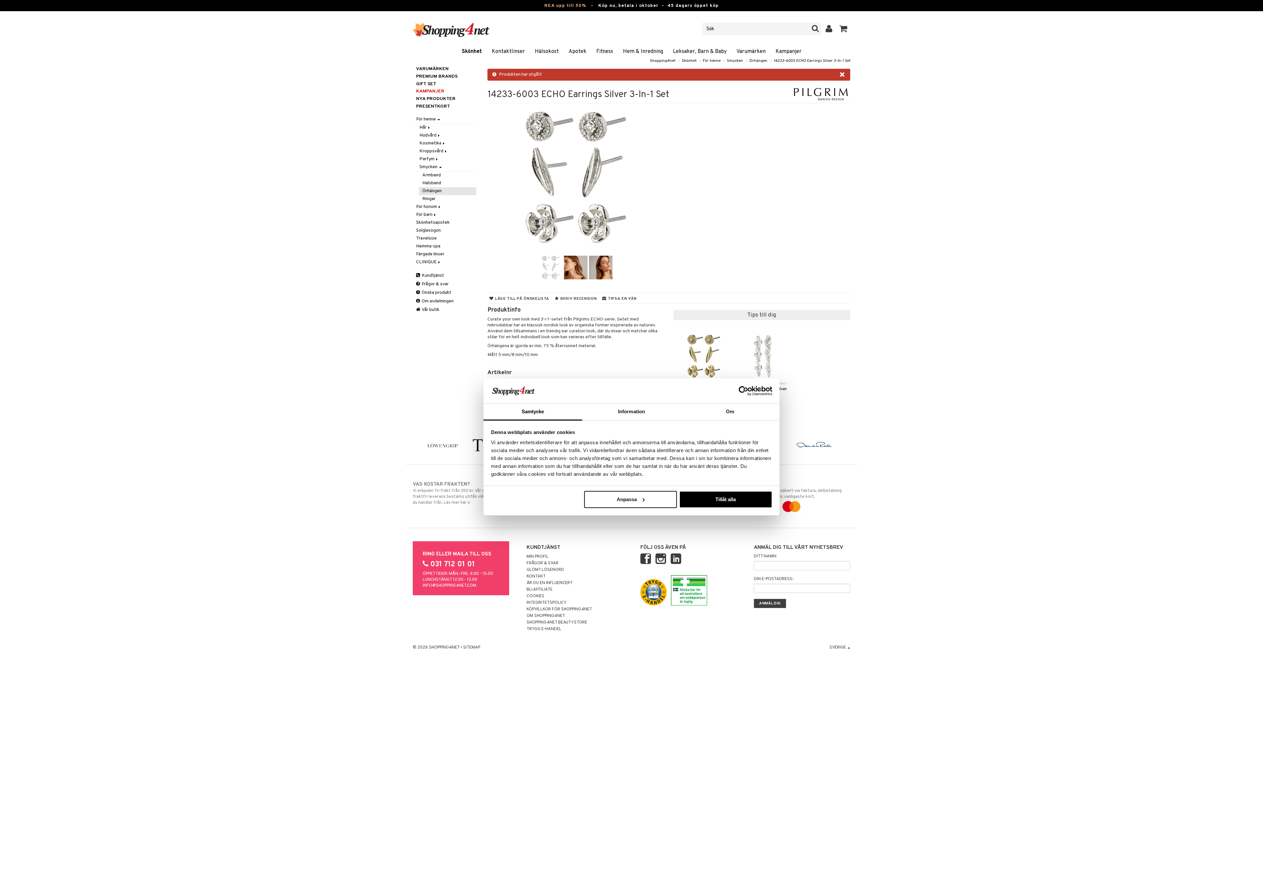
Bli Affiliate (540, 589)
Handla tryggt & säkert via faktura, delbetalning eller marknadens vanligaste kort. (795, 490)
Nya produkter (436, 99)
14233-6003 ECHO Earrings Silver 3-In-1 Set (812, 61)
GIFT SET (426, 84)
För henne (712, 61)
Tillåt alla (725, 499)
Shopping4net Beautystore (557, 622)
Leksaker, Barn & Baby (700, 51)
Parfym (427, 159)
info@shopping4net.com (449, 585)
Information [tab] (631, 411)
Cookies (535, 596)
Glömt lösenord (545, 570)
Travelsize (426, 238)
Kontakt (536, 576)
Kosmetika (430, 143)
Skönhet (472, 51)
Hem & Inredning (643, 51)
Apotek (577, 51)
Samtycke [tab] (533, 411)
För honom (427, 207)
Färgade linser (430, 254)
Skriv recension (578, 298)
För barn (424, 214)
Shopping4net (663, 61)
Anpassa (627, 499)
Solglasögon (428, 230)
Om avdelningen (437, 301)
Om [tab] (730, 411)
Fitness (604, 51)
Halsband (431, 183)
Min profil (538, 556)
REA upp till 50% (565, 6)
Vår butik (430, 310)
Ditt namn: (765, 556)
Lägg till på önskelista (521, 298)
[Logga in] (829, 29)
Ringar (428, 199)
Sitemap (471, 647)
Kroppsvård (431, 151)
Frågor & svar (435, 284)
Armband (431, 175)
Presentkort (433, 106)
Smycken (735, 61)
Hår (423, 127)
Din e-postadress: (773, 579)
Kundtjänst (432, 275)
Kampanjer (789, 51)
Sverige (838, 647)
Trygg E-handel (544, 629)
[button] (843, 29)
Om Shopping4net (546, 616)
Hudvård (428, 135)
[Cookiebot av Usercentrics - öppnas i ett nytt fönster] (743, 391)
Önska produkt (436, 292)
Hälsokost (547, 51)
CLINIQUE (427, 262)
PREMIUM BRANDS (437, 76)
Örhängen (758, 61)
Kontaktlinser (508, 51)
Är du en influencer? (550, 583)
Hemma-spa (428, 246)
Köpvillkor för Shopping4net (559, 609)
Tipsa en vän (621, 298)
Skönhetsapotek (433, 222)
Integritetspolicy (547, 602)
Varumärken (751, 51)
